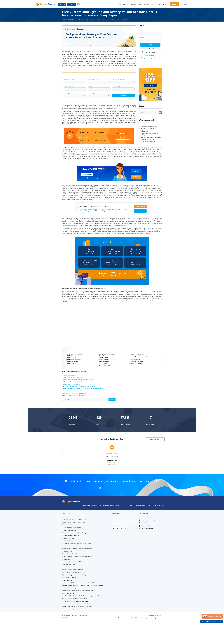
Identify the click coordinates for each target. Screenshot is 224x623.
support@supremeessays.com (91, 178)
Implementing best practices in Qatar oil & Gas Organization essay (83, 389)
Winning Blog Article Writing (69, 593)
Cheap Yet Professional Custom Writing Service (74, 562)
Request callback (87, 174)
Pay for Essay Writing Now (69, 530)
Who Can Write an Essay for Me (70, 546)
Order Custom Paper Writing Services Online (73, 572)
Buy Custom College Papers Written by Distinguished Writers (78, 575)
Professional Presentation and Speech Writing (74, 533)
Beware (131, 505)
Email (140, 30)
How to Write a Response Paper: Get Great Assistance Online (77, 590)
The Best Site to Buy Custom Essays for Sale (73, 522)
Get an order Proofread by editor (135, 251)
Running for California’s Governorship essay (77, 393)
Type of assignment (92, 79)
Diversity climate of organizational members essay (79, 382)
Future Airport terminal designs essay (75, 377)
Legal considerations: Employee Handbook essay (78, 379)
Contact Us (164, 4)
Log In (150, 45)
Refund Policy (143, 618)
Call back (72, 4)
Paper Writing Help (67, 580)
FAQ (159, 4)
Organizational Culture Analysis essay (75, 391)
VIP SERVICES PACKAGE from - (112, 274)
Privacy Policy (134, 618)
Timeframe (114, 86)
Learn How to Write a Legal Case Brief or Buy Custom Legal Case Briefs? (80, 596)
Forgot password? (150, 55)
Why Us (112, 505)
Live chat (62, 4)
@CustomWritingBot (147, 528)
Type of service (67, 79)
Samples (153, 4)
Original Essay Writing (67, 525)
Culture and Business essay (72, 384)
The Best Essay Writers (68, 538)
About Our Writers (121, 505)
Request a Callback (147, 526)
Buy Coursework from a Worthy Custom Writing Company (77, 556)
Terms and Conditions (123, 618)
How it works (86, 505)
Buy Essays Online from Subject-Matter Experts (74, 519)
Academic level (67, 86)
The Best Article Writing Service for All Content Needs (75, 609)
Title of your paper (117, 79)
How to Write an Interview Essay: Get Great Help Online (76, 604)
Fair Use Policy (152, 618)
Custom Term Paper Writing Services (71, 527)
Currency (90, 92)
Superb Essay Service (67, 540)
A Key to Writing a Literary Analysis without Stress (75, 601)
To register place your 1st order (150, 58)
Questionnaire (109, 453)
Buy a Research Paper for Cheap (70, 535)
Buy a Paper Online (67, 551)
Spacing (66, 92)
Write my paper (140, 206)
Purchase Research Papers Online (70, 554)
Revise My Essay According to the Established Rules (75, 588)
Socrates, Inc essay (69, 375)
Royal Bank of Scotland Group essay (74, 395)
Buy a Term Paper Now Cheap (70, 577)
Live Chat (136, 171)
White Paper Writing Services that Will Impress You (75, 598)
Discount (146, 4)
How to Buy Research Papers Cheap (71, 567)
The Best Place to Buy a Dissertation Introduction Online (76, 606)
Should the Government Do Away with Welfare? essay (80, 386)
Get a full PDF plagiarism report (112, 262)
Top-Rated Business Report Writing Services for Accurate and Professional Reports (83, 585)
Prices (140, 4)
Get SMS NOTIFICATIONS (112, 251)
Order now (134, 4)
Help (140, 211)
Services (125, 4)
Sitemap (160, 618)
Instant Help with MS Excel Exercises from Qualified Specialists (78, 583)
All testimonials (155, 439)
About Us (94, 505)
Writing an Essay (66, 559)
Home (119, 4)
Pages (89, 86)
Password (141, 37)
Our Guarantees (104, 505)
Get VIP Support (135, 262)
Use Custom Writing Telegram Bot (113, 488)
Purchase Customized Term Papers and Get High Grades (76, 543)
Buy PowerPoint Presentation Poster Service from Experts (77, 548)
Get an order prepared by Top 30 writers (89, 262)
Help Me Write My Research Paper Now (72, 569)
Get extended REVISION (89, 251)
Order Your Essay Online (68, 564)
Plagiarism (160, 505)
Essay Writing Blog (140, 505)
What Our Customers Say (112, 439)
